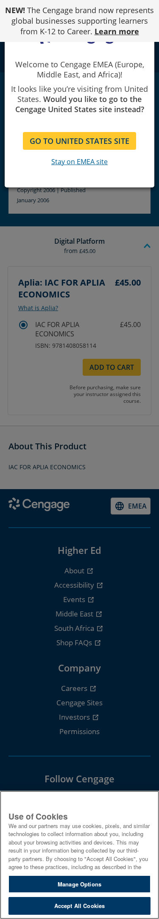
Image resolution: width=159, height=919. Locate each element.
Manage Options (79, 884)
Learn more (117, 31)
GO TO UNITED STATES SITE (79, 141)
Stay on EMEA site (79, 161)
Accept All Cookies (79, 906)
